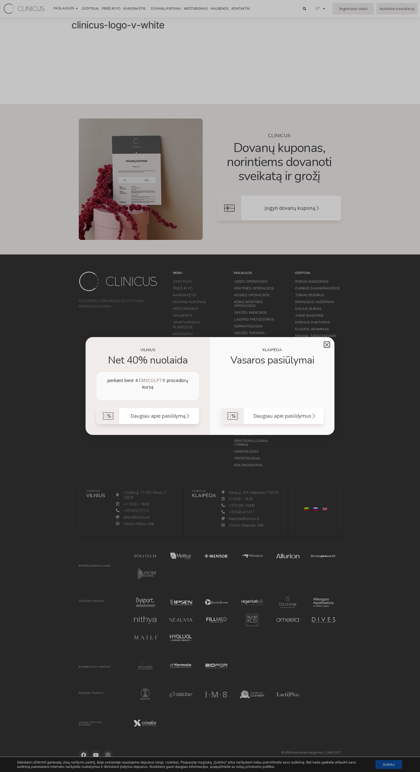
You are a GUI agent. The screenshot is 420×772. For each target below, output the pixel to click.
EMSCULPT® (152, 380)
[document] (210, 386)
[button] (327, 344)
